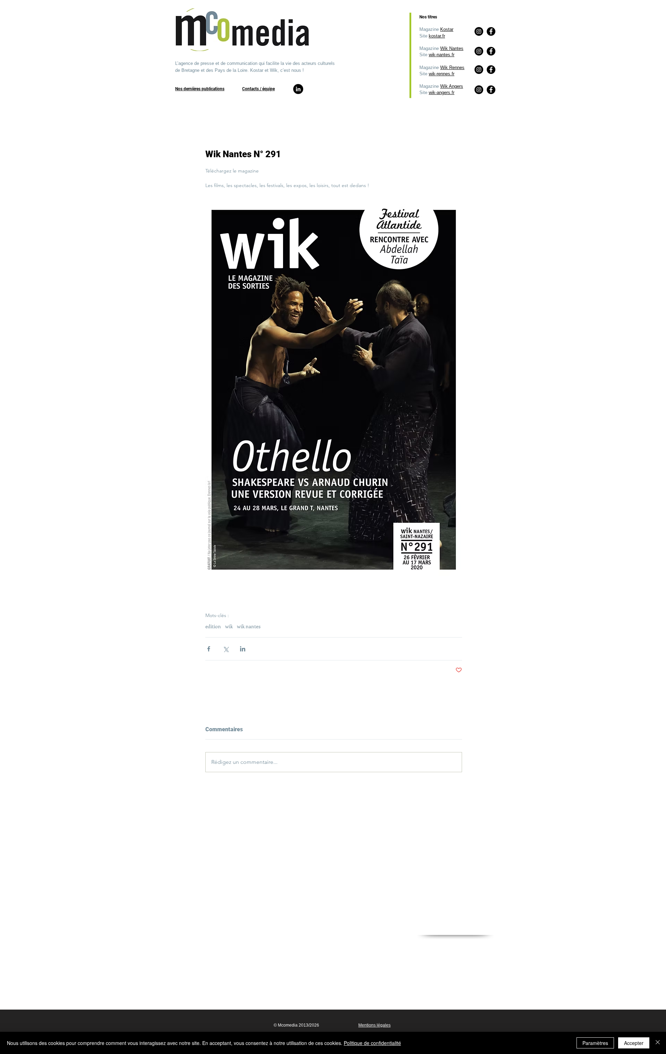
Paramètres (595, 1042)
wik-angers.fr (441, 92)
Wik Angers (451, 86)
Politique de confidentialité (372, 1042)
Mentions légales (374, 1025)
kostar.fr (437, 36)
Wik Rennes (452, 67)
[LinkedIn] (298, 89)
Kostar (446, 29)
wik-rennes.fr (441, 73)
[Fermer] (658, 1042)
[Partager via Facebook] (208, 649)
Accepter (633, 1042)
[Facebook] (491, 89)
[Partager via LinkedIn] (242, 649)
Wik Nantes (451, 48)
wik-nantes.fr (441, 54)
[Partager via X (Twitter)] (225, 649)
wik (229, 626)
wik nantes (249, 626)
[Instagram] (479, 89)
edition (213, 626)
